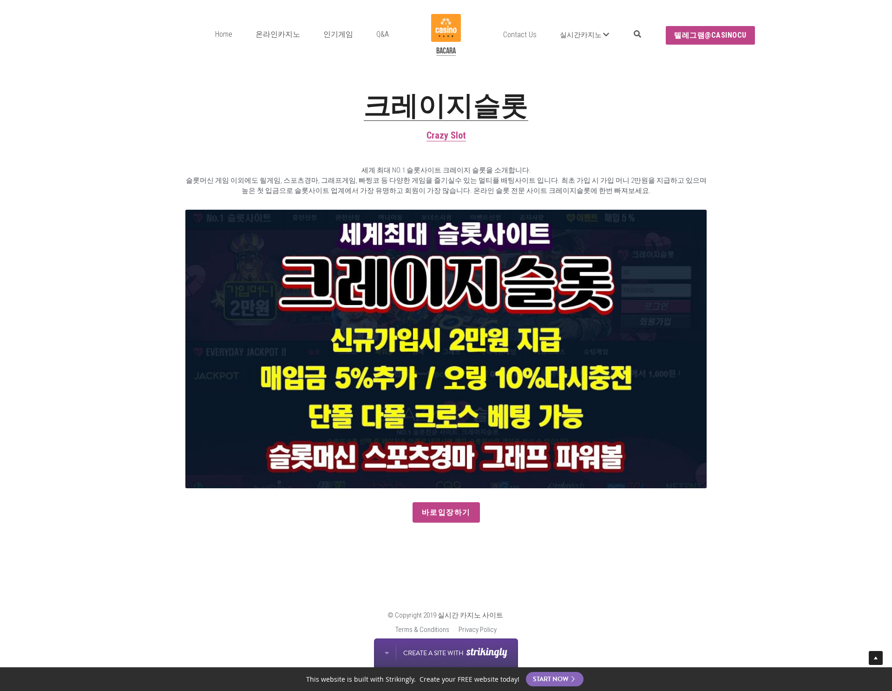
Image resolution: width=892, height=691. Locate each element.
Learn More (48, 630)
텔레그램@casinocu (710, 35)
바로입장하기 (446, 512)
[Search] (637, 34)
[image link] (445, 27)
